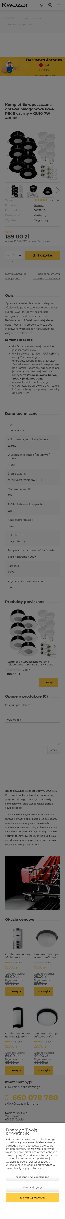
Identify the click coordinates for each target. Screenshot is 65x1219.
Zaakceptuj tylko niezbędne (32, 1176)
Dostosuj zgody (32, 1187)
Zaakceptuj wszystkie (32, 1197)
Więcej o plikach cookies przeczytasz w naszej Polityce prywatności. (30, 1166)
